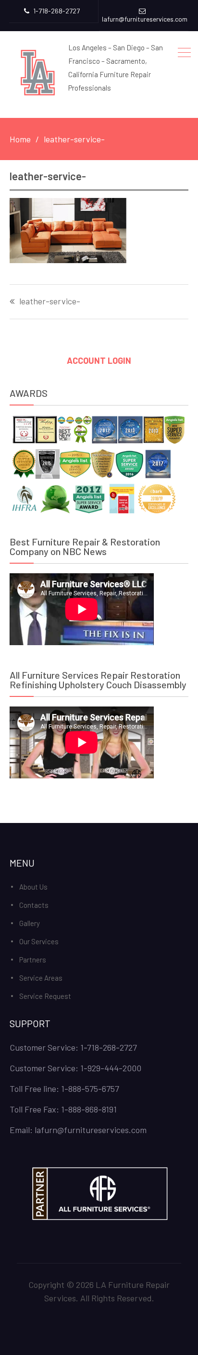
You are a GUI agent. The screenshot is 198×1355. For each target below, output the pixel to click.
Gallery (29, 923)
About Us (33, 886)
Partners (32, 959)
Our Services (39, 941)
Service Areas (40, 977)
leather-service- (49, 301)
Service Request (45, 996)
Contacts (34, 905)
